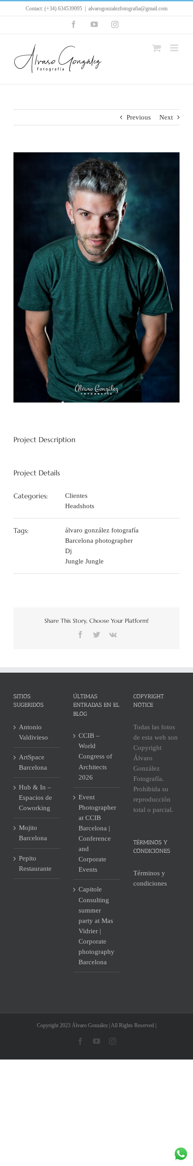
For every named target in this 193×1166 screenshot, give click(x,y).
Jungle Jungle (84, 561)
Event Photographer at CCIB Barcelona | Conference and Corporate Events (97, 833)
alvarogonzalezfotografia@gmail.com (127, 8)
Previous (139, 117)
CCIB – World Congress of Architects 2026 (95, 756)
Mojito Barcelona (33, 833)
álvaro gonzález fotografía (102, 530)
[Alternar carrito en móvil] (156, 48)
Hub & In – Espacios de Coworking (35, 797)
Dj (68, 550)
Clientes (76, 495)
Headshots (79, 506)
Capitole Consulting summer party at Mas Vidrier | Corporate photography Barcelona (96, 926)
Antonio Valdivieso (33, 732)
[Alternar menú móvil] (175, 48)
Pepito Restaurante (35, 863)
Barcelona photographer (99, 540)
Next (166, 117)
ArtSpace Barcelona (33, 762)
